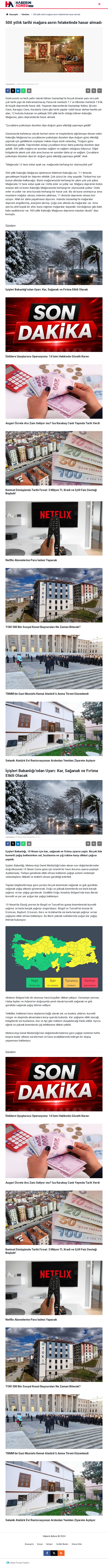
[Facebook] (7, 90)
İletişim (49, 1544)
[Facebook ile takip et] (46, 1553)
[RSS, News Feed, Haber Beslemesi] (61, 1553)
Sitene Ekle (77, 1544)
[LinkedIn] (18, 90)
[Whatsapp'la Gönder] (23, 90)
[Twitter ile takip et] (54, 1553)
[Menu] (100, 4)
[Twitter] (13, 90)
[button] (88, 90)
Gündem (25, 14)
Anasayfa (13, 14)
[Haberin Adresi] (19, 4)
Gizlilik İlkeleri (62, 1544)
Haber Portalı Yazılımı (19, 1563)
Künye (40, 1544)
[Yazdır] (29, 90)
